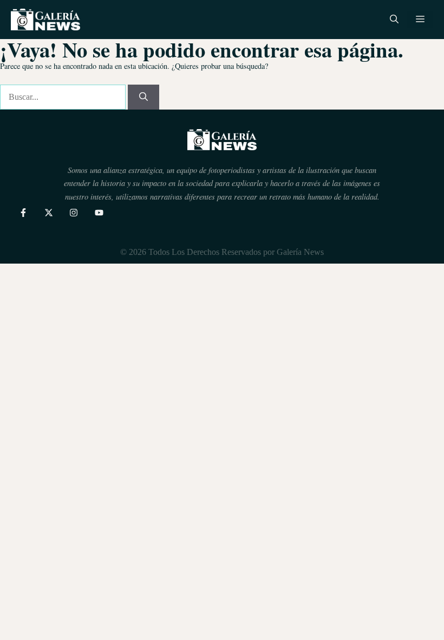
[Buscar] (143, 97)
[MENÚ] (420, 19)
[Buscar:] (64, 96)
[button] (394, 19)
